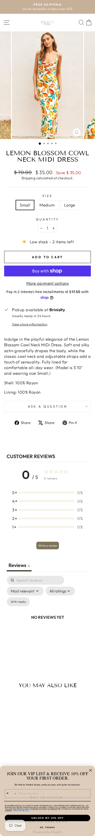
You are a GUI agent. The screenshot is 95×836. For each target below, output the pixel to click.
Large (69, 204)
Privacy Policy (18, 810)
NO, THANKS (47, 827)
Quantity (47, 219)
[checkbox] (18, 601)
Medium (47, 204)
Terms (27, 810)
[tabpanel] (47, 623)
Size (47, 196)
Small (25, 204)
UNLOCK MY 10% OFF (47, 817)
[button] (47, 492)
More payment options (47, 283)
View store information (29, 324)
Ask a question (47, 406)
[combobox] (11, 793)
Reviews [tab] (19, 565)
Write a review (47, 545)
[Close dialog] (90, 770)
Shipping (28, 178)
